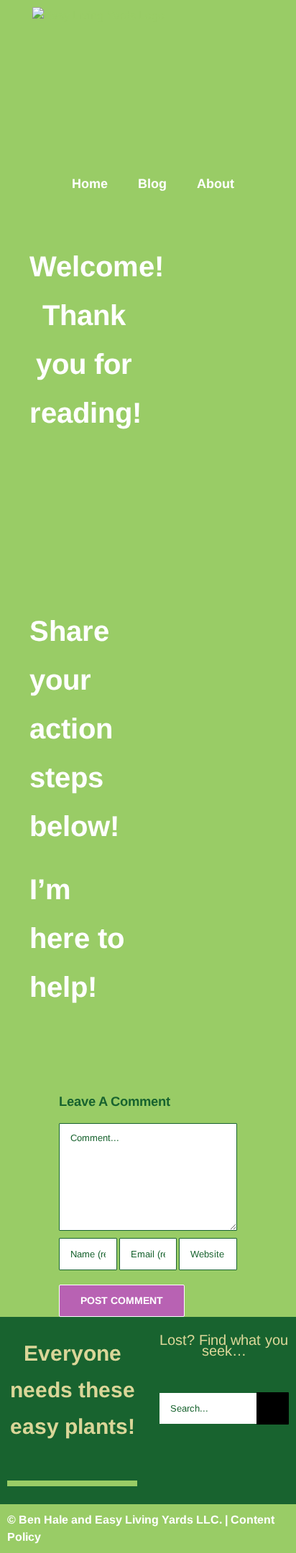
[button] (269, 183)
